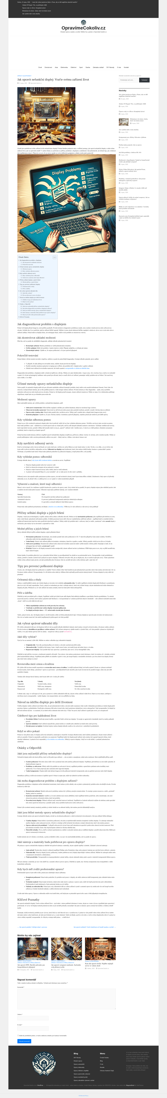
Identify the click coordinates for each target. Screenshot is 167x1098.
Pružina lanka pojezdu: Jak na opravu (130, 145)
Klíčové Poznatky (24, 317)
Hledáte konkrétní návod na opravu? (130, 76)
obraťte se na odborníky (56, 506)
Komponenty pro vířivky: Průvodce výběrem (132, 137)
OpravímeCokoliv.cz (84, 27)
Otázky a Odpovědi (25, 304)
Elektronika (64, 67)
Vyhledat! (144, 80)
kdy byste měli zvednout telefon (42, 460)
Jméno (19, 1014)
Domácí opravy (78, 1061)
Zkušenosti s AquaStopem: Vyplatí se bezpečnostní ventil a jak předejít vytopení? (134, 161)
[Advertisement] (83, 50)
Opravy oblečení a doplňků (81, 1070)
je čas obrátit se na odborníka (55, 739)
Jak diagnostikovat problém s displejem (30, 260)
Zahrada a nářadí (98, 67)
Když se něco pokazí (28, 301)
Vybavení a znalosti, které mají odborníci (33, 277)
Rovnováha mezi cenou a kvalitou (32, 295)
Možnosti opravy (27, 269)
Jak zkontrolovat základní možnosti (32, 262)
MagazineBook (130, 1085)
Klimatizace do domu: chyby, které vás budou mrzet (36, 11)
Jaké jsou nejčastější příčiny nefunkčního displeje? (36, 306)
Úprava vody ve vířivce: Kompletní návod (33, 8)
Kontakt (126, 67)
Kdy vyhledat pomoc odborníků (31, 275)
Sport (81, 67)
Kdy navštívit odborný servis (28, 273)
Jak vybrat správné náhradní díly (29, 291)
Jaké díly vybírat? (27, 293)
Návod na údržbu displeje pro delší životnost (32, 297)
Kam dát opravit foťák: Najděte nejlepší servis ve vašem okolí (99, 965)
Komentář (20, 987)
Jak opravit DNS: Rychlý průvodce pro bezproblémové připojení (31, 966)
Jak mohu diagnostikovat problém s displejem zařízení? (37, 308)
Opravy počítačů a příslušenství (28, 962)
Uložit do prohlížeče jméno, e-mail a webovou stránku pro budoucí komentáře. (43, 1035)
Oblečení (73, 67)
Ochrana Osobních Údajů (107, 1070)
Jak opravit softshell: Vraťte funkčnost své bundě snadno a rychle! (95, 927)
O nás (119, 67)
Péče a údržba (26, 288)
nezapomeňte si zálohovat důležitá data (77, 368)
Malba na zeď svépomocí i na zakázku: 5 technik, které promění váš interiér (134, 207)
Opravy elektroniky (24, 76)
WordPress (40, 1085)
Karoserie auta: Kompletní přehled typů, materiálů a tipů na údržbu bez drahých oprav (134, 217)
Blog (101, 1061)
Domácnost (48, 67)
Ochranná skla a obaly (28, 286)
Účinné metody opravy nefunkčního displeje (32, 267)
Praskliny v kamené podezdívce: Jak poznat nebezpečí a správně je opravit (132, 179)
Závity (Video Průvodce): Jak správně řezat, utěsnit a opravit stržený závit (132, 170)
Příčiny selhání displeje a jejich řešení (30, 280)
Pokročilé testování (28, 264)
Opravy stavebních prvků (80, 1077)
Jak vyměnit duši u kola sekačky (31, 13)
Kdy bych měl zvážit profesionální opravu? (34, 314)
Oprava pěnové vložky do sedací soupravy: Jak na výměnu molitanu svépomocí (134, 198)
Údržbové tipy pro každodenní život (32, 299)
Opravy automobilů (79, 1064)
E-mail (19, 1024)
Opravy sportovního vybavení (82, 1074)
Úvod (40, 67)
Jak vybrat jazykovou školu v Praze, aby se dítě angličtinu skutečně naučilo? (56, 2)
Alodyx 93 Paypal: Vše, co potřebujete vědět (34, 5)
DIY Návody (110, 67)
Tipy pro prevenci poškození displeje (30, 284)
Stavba (88, 67)
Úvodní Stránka (104, 1057)
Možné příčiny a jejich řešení (30, 282)
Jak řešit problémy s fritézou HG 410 (130, 152)
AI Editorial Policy (83, 1095)
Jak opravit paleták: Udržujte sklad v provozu (32, 927)
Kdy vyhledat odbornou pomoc (31, 271)
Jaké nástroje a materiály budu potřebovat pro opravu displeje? (39, 312)
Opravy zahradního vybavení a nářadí (84, 1080)
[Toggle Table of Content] (53, 257)
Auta (56, 67)
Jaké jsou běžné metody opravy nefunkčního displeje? (37, 310)
